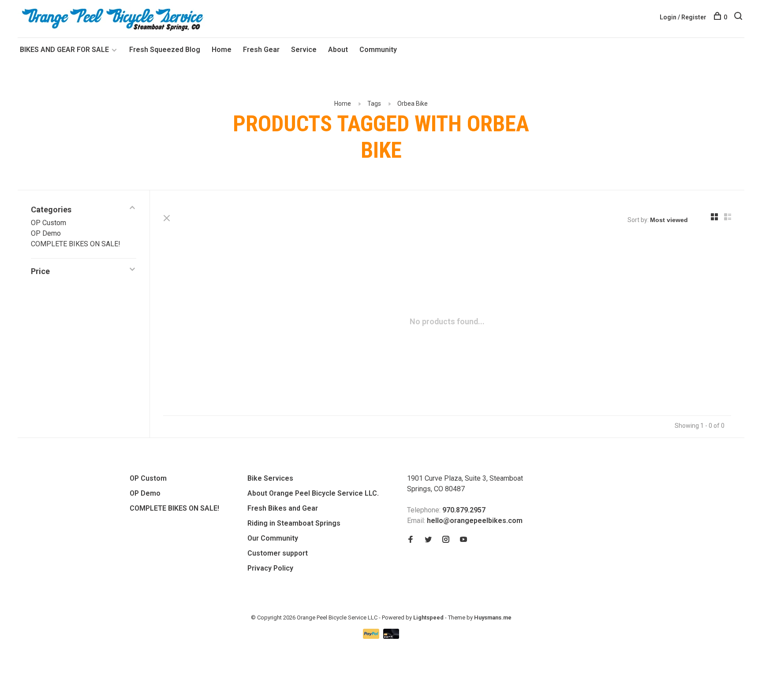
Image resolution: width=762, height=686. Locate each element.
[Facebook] (410, 540)
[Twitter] (428, 540)
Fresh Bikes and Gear (282, 508)
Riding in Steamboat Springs (293, 523)
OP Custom (48, 223)
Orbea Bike (412, 103)
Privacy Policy (270, 568)
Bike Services (270, 478)
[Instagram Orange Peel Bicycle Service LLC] (445, 540)
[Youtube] (463, 540)
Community (378, 49)
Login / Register (683, 17)
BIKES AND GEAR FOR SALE (65, 49)
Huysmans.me (493, 617)
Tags (374, 103)
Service (304, 49)
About (338, 49)
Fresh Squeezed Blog (164, 49)
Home (222, 49)
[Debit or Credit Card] (391, 636)
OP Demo (46, 233)
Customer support (277, 553)
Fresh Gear (261, 49)
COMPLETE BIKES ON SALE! (75, 244)
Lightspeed (428, 617)
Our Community (272, 538)
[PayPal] (372, 636)
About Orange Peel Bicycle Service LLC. (313, 493)
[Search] (739, 17)
